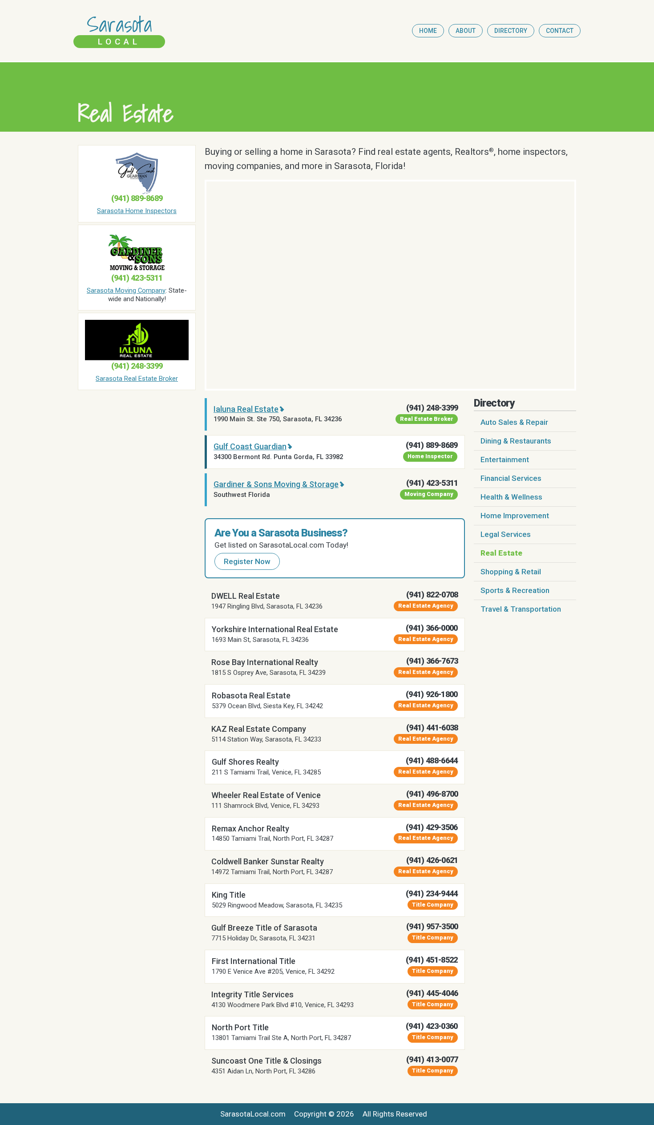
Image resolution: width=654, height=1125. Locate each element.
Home (428, 30)
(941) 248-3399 (136, 366)
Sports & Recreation (514, 590)
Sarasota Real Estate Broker (137, 379)
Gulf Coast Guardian (250, 446)
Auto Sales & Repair (514, 422)
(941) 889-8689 (136, 198)
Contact (559, 30)
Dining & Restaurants (515, 440)
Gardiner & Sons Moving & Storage (276, 484)
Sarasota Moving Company (126, 290)
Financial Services (510, 478)
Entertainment (504, 459)
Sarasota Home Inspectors (137, 211)
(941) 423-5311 (136, 277)
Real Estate (501, 552)
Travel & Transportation (520, 609)
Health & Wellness (511, 496)
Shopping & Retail (510, 571)
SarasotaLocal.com (253, 1113)
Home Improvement (514, 515)
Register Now (247, 561)
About (466, 30)
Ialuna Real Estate (246, 409)
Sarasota (119, 30)
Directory (510, 30)
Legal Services (505, 534)
